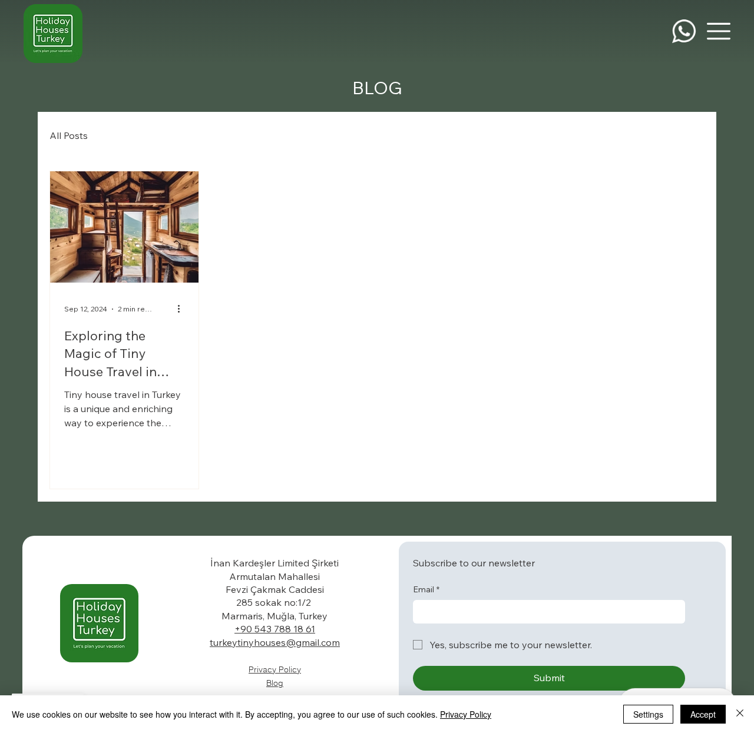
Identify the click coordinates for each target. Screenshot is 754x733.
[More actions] (183, 309)
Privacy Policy (275, 669)
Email (426, 589)
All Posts (68, 135)
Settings (648, 714)
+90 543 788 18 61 (274, 629)
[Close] (740, 714)
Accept (703, 714)
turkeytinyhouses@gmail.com (275, 642)
